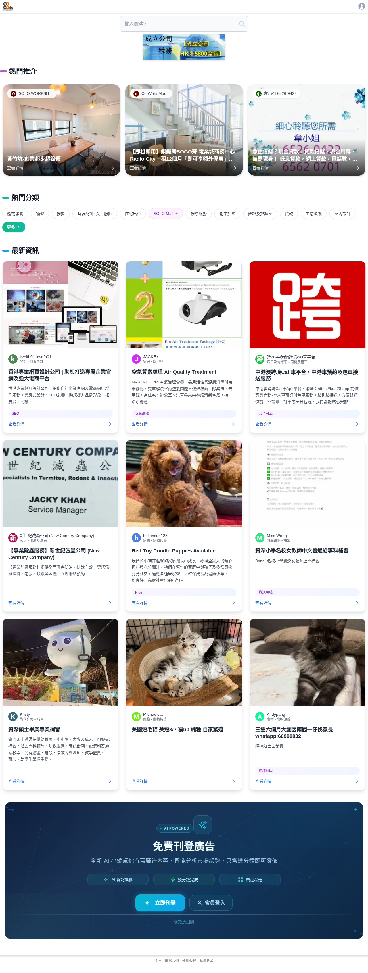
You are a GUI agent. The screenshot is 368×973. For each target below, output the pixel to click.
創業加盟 (227, 213)
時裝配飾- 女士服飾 (94, 213)
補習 (40, 213)
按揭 (61, 213)
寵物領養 (15, 213)
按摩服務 (199, 213)
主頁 (158, 961)
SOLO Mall (166, 213)
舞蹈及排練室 (260, 213)
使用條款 (189, 961)
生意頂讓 (314, 213)
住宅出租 (133, 213)
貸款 (289, 213)
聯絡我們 (172, 961)
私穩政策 (206, 961)
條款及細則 (184, 922)
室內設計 (342, 213)
